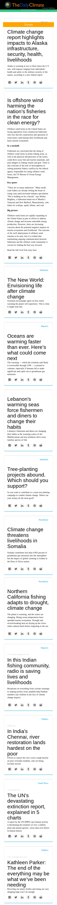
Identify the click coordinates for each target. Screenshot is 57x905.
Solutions (44, 270)
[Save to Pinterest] (34, 82)
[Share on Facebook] (9, 82)
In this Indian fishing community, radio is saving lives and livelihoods (28, 671)
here (35, 250)
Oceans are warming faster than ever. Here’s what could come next (26, 347)
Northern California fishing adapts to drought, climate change (28, 599)
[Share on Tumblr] (28, 82)
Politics (44, 719)
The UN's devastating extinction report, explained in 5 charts (26, 806)
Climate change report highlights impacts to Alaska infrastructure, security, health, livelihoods (27, 46)
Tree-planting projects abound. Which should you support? (27, 477)
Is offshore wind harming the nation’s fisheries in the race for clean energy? (26, 111)
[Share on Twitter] (16, 82)
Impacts (44, 326)
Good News (43, 783)
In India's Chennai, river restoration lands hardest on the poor (26, 742)
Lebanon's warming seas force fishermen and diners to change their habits (25, 413)
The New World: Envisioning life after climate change (25, 288)
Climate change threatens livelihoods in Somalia (25, 538)
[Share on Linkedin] (22, 82)
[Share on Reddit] (40, 82)
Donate (28, 24)
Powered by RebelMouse (48, 8)
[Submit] (53, 35)
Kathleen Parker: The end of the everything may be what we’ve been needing (28, 873)
